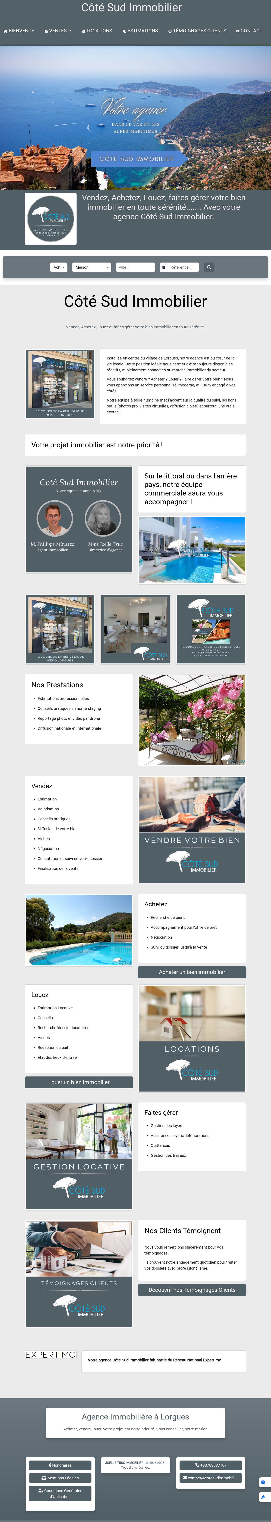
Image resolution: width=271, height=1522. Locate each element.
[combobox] (136, 267)
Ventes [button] (58, 31)
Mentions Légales (62, 1478)
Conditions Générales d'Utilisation (62, 1493)
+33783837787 (213, 1465)
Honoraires (61, 1465)
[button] (265, 1497)
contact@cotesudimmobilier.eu (214, 1478)
